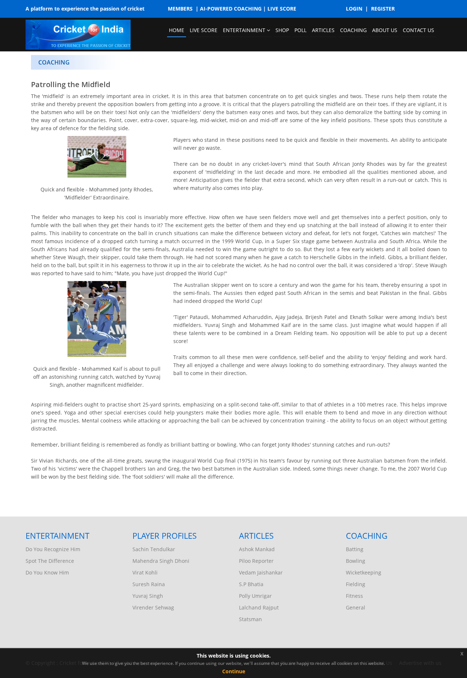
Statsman (250, 619)
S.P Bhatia (251, 584)
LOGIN (354, 8)
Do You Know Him (47, 572)
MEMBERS (180, 8)
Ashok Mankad (257, 549)
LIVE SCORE (281, 8)
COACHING (353, 30)
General (355, 607)
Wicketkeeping (363, 572)
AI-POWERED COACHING (231, 8)
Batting (354, 549)
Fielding (355, 584)
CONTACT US (418, 30)
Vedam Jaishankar (261, 572)
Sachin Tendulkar (153, 549)
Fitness (354, 595)
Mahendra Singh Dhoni (160, 560)
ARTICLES (323, 30)
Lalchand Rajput (259, 607)
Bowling (355, 560)
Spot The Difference (50, 560)
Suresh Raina (148, 584)
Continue (233, 671)
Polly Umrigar (255, 595)
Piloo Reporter (256, 560)
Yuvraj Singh (147, 595)
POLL (300, 30)
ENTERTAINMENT (245, 30)
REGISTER (383, 8)
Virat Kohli (145, 572)
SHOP (282, 30)
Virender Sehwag (153, 607)
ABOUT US (384, 30)
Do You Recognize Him (53, 549)
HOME (176, 30)
